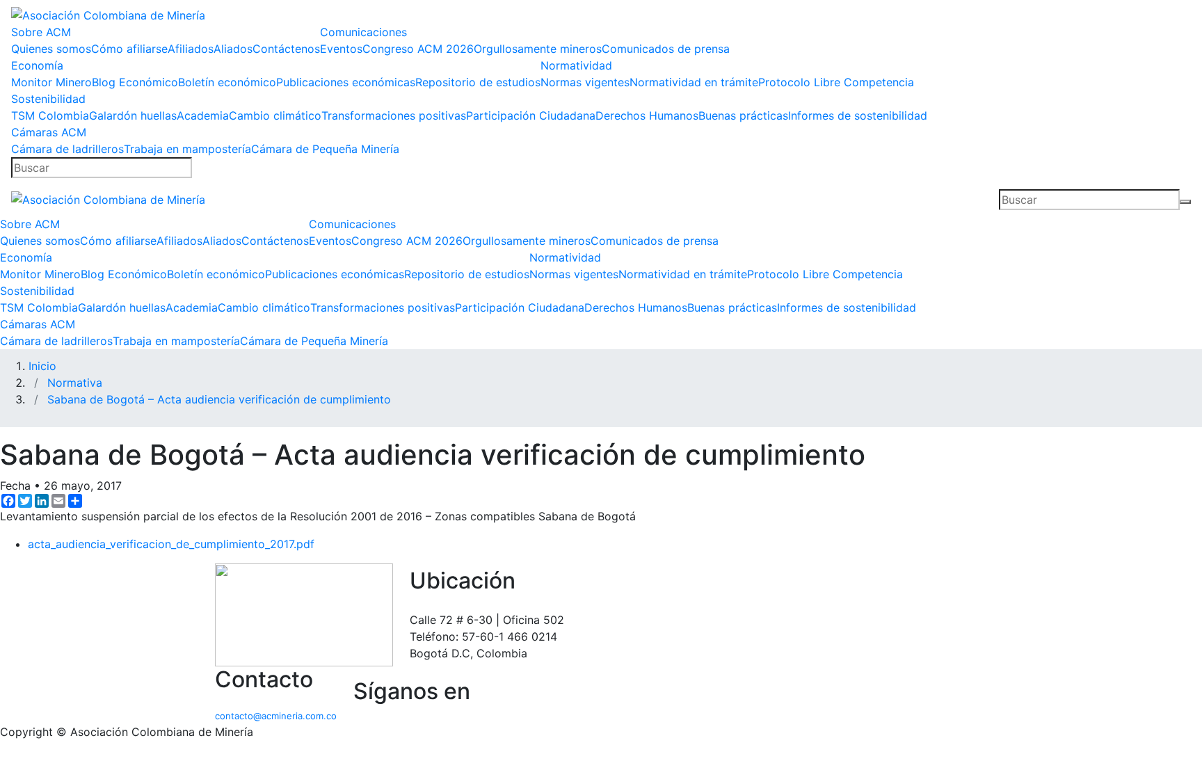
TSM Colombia (50, 115)
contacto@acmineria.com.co (276, 715)
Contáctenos (286, 49)
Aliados (233, 49)
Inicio (42, 366)
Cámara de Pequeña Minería (325, 149)
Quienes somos (51, 49)
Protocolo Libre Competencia (836, 82)
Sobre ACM (41, 32)
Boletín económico (227, 82)
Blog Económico (135, 82)
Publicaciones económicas (345, 82)
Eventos (341, 49)
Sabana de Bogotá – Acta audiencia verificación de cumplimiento (219, 399)
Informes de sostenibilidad (857, 115)
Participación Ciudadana (530, 115)
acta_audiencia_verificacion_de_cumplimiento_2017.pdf (171, 544)
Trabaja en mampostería (187, 149)
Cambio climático (275, 115)
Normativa (74, 383)
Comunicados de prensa (666, 49)
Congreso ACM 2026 (418, 49)
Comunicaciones (363, 32)
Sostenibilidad (48, 99)
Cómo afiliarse (129, 49)
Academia (203, 115)
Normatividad (576, 65)
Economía (37, 65)
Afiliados (191, 49)
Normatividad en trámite (694, 82)
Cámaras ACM (48, 132)
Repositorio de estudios (477, 82)
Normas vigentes (585, 82)
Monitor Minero (51, 82)
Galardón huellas (133, 115)
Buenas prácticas (743, 115)
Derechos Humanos (646, 115)
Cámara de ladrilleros (67, 149)
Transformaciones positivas (393, 115)
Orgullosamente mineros (538, 49)
